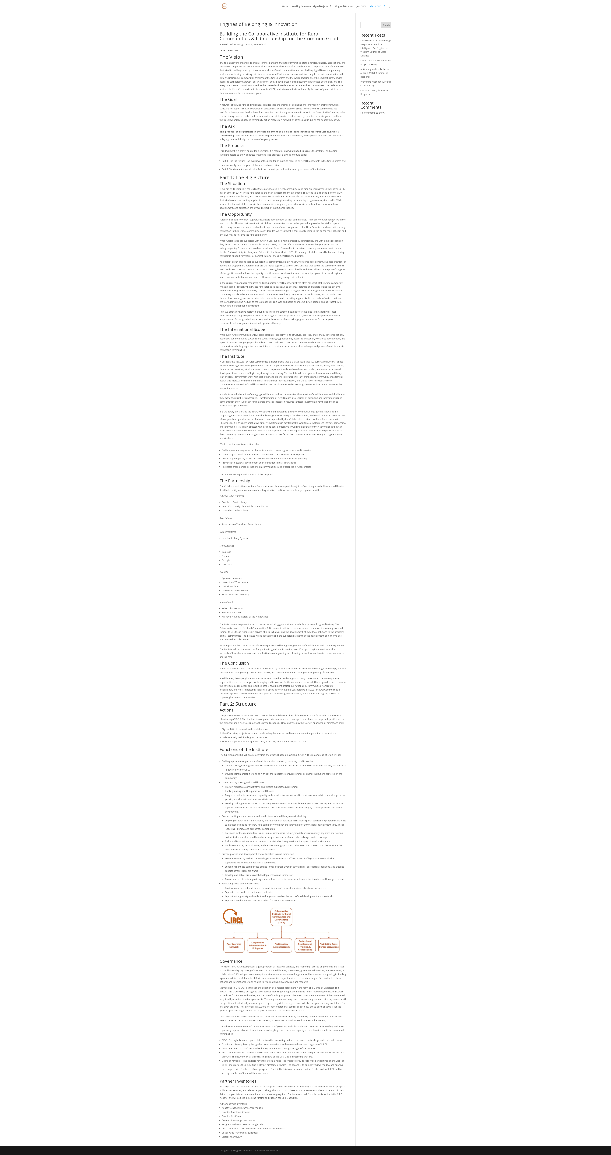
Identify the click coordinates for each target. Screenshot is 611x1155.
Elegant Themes (242, 1150)
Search (386, 25)
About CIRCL (376, 6)
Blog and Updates (343, 6)
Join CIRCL (361, 6)
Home (285, 6)
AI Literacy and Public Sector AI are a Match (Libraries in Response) (375, 73)
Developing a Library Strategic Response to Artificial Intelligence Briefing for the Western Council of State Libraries (375, 48)
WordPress (273, 1150)
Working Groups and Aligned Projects (310, 6)
